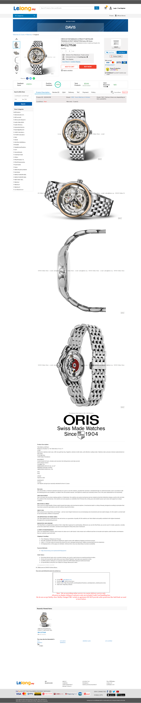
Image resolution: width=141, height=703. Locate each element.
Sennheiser (17, 172)
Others (16, 157)
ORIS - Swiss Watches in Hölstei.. (80, 97)
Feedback (85, 683)
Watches (29, 34)
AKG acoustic (17, 117)
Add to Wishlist (42, 634)
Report (124, 92)
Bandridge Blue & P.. (19, 129)
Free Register (121, 8)
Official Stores (121, 15)
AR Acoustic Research (20, 119)
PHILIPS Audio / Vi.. (19, 159)
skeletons (63, 642)
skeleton (39, 642)
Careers (64, 683)
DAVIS (116, 47)
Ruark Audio (17, 164)
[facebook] (107, 691)
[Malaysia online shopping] (26, 8)
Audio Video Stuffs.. (19, 122)
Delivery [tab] (71, 92)
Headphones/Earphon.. (20, 147)
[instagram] (110, 692)
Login (115, 8)
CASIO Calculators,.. (19, 132)
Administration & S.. (19, 114)
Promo (111, 15)
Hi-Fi (15, 149)
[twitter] (114, 692)
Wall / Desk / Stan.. (19, 179)
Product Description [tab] (42, 92)
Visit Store (122, 52)
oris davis (63, 641)
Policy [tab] (93, 92)
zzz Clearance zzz (18, 189)
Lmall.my (109, 683)
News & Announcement (89, 684)
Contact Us (85, 681)
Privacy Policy (67, 686)
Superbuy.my (111, 684)
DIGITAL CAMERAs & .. (20, 142)
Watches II (17, 184)
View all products (86, 85)
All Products (17, 112)
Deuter (16, 139)
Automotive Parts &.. (19, 127)
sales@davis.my (67, 579)
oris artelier (108, 641)
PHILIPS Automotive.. (19, 162)
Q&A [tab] (64, 92)
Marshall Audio (18, 152)
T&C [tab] (78, 92)
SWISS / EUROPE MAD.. (20, 174)
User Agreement (67, 684)
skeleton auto (87, 641)
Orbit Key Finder (18, 154)
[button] (17, 39)
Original (36, 34)
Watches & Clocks (19, 34)
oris (38, 641)
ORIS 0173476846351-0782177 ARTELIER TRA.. (45, 629)
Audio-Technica (18, 124)
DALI (15, 137)
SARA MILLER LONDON (20, 169)
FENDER (16, 144)
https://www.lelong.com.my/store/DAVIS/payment (53, 550)
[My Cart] (105, 8)
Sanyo (16, 167)
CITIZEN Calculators (19, 134)
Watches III (17, 187)
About (64, 681)
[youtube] (117, 692)
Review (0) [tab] (55, 92)
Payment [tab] (86, 92)
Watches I (16, 182)
